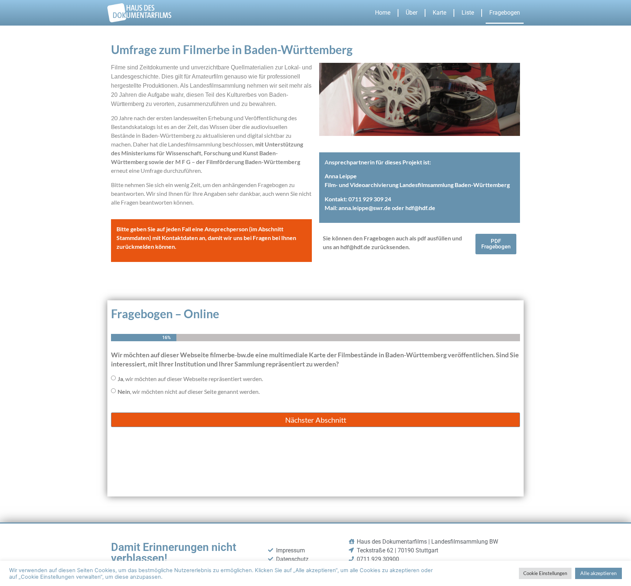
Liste (468, 12)
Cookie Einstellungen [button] (545, 573)
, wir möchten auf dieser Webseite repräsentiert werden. (190, 378)
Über (411, 12)
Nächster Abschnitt (315, 419)
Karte (439, 12)
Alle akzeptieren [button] (598, 573)
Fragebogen (504, 12)
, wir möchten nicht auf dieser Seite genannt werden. (189, 391)
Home (382, 12)
